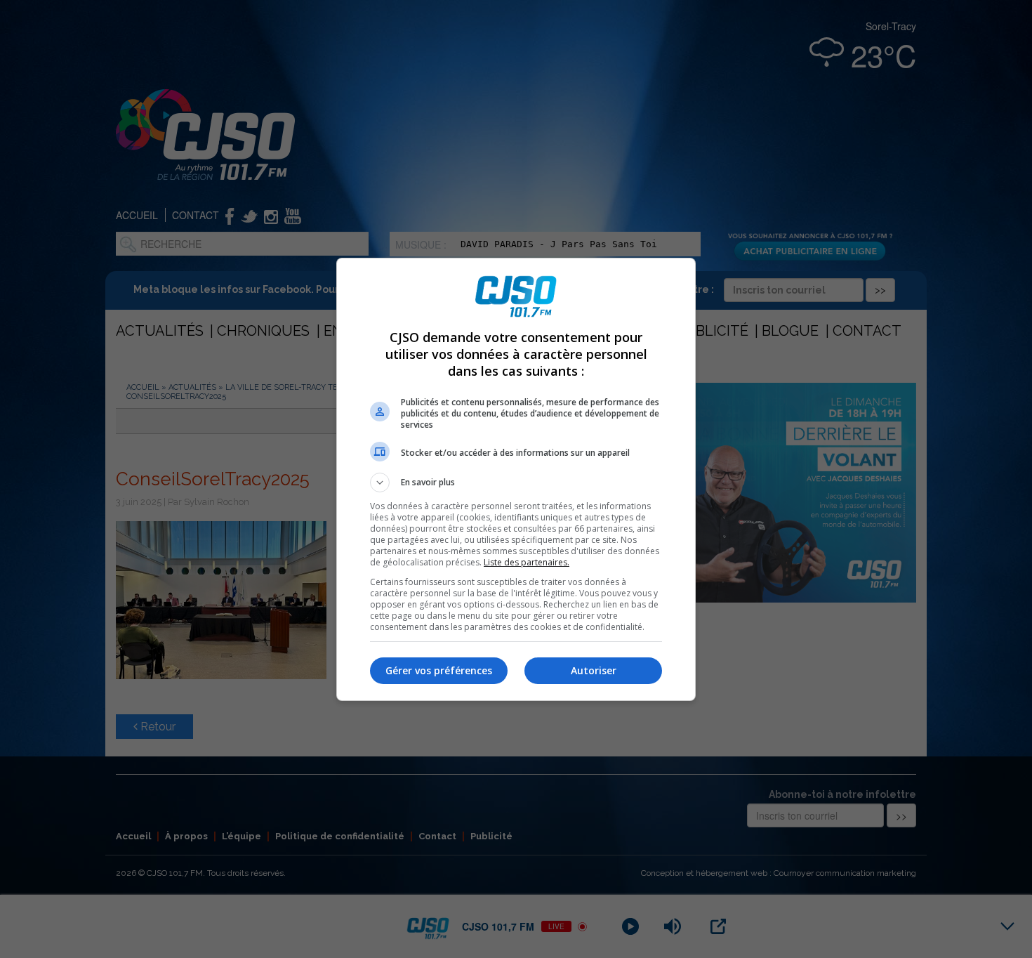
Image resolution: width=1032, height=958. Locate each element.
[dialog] (516, 479)
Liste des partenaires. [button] (526, 562)
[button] (516, 482)
